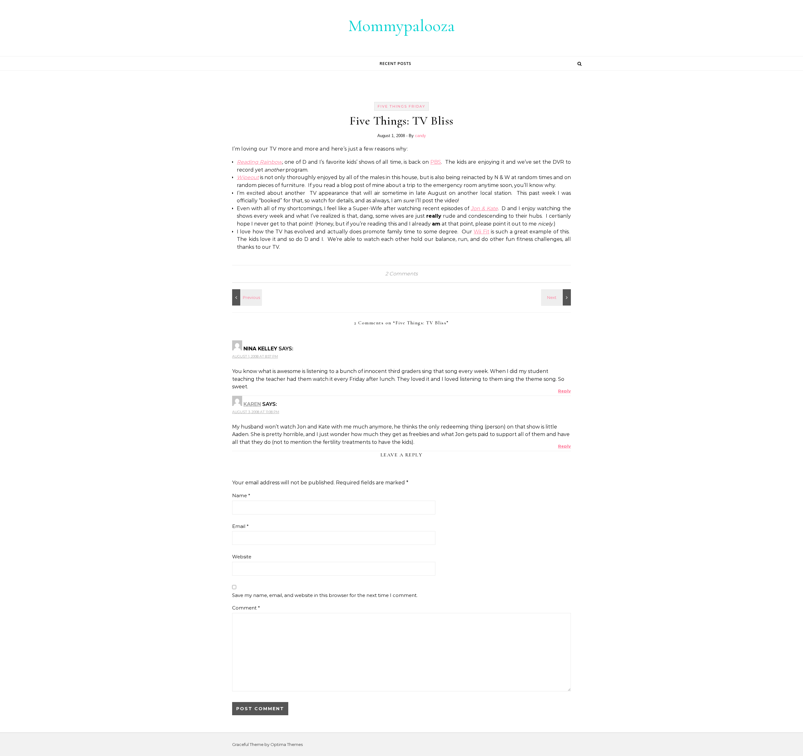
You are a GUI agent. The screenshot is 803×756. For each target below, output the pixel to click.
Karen (252, 404)
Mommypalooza (401, 25)
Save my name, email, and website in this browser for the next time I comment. (324, 595)
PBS (435, 162)
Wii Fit (481, 232)
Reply (564, 390)
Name (241, 495)
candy (420, 135)
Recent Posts (395, 63)
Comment (246, 608)
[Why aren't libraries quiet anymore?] (246, 297)
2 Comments (401, 274)
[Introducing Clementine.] (557, 297)
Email (240, 526)
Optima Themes (286, 744)
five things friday (401, 106)
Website (241, 557)
